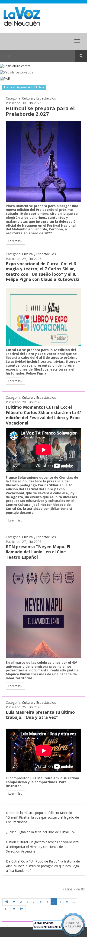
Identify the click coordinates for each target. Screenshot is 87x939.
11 (6, 909)
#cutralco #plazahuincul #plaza (24, 87)
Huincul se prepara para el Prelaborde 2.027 (40, 111)
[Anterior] (14, 901)
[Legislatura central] (43, 66)
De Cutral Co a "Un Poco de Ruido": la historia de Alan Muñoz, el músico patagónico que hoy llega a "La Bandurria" (43, 866)
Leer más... (15, 241)
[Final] (22, 908)
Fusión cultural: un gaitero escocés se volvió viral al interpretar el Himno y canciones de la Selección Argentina (42, 846)
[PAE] (43, 79)
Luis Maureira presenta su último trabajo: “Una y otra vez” (40, 714)
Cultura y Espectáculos (39, 98)
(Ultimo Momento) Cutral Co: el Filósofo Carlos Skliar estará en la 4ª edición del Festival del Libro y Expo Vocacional (43, 415)
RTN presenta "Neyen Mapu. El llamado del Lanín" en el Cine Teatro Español (38, 552)
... (34, 902)
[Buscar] (81, 56)
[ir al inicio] (21, 16)
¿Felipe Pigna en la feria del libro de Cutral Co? (40, 832)
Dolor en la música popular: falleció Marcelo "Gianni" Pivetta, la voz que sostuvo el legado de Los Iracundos (42, 817)
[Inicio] (6, 901)
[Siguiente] (14, 908)
